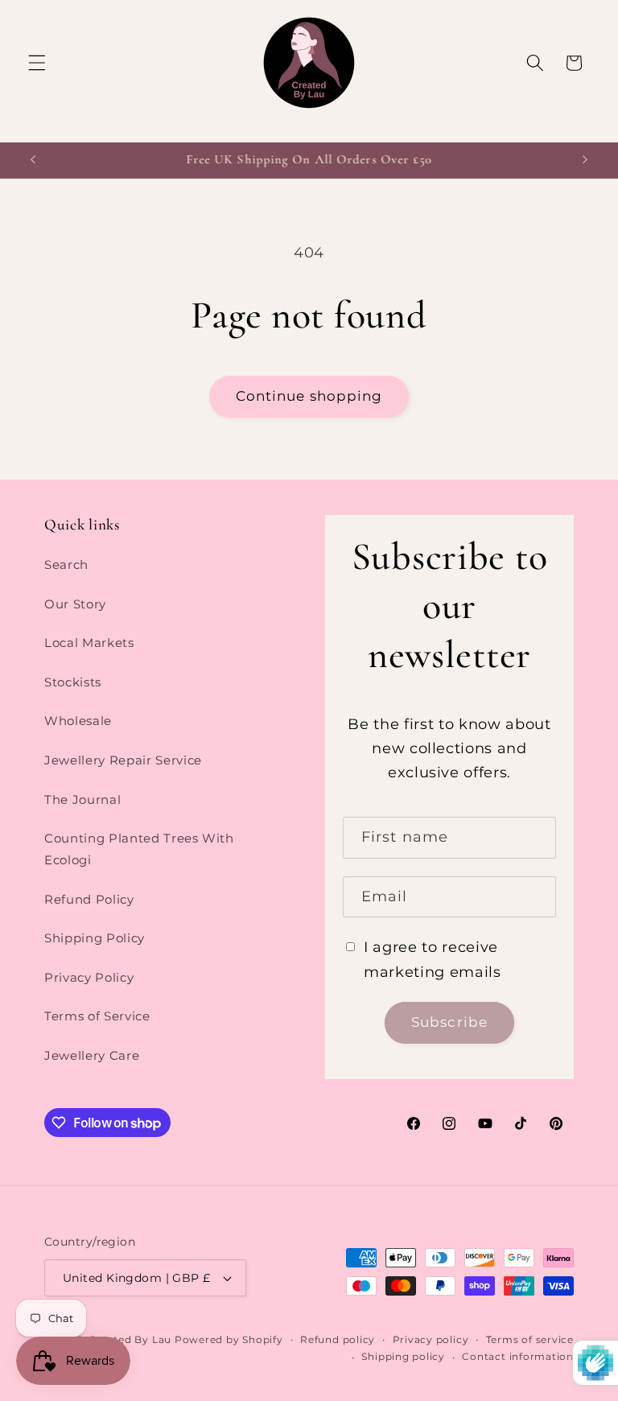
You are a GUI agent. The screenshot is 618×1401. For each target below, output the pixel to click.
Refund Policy (89, 899)
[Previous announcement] (33, 160)
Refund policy (337, 1339)
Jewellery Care (91, 1055)
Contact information (518, 1356)
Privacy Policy (89, 977)
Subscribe (449, 1022)
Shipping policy (403, 1356)
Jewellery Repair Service (123, 760)
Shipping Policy (94, 938)
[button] (37, 62)
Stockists (72, 682)
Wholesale (78, 720)
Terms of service (530, 1339)
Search (66, 564)
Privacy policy (431, 1339)
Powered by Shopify (229, 1339)
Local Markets (89, 642)
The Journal (82, 799)
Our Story (75, 604)
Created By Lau (130, 1339)
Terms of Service (97, 1016)
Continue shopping (309, 396)
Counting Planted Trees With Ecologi (139, 848)
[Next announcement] (585, 160)
